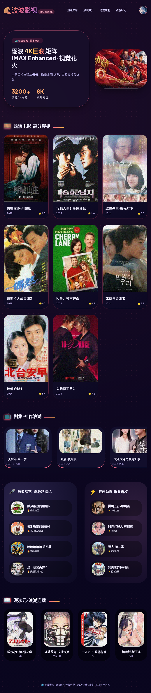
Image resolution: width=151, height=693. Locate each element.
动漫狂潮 (105, 10)
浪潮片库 (72, 10)
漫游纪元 (121, 10)
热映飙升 (88, 10)
